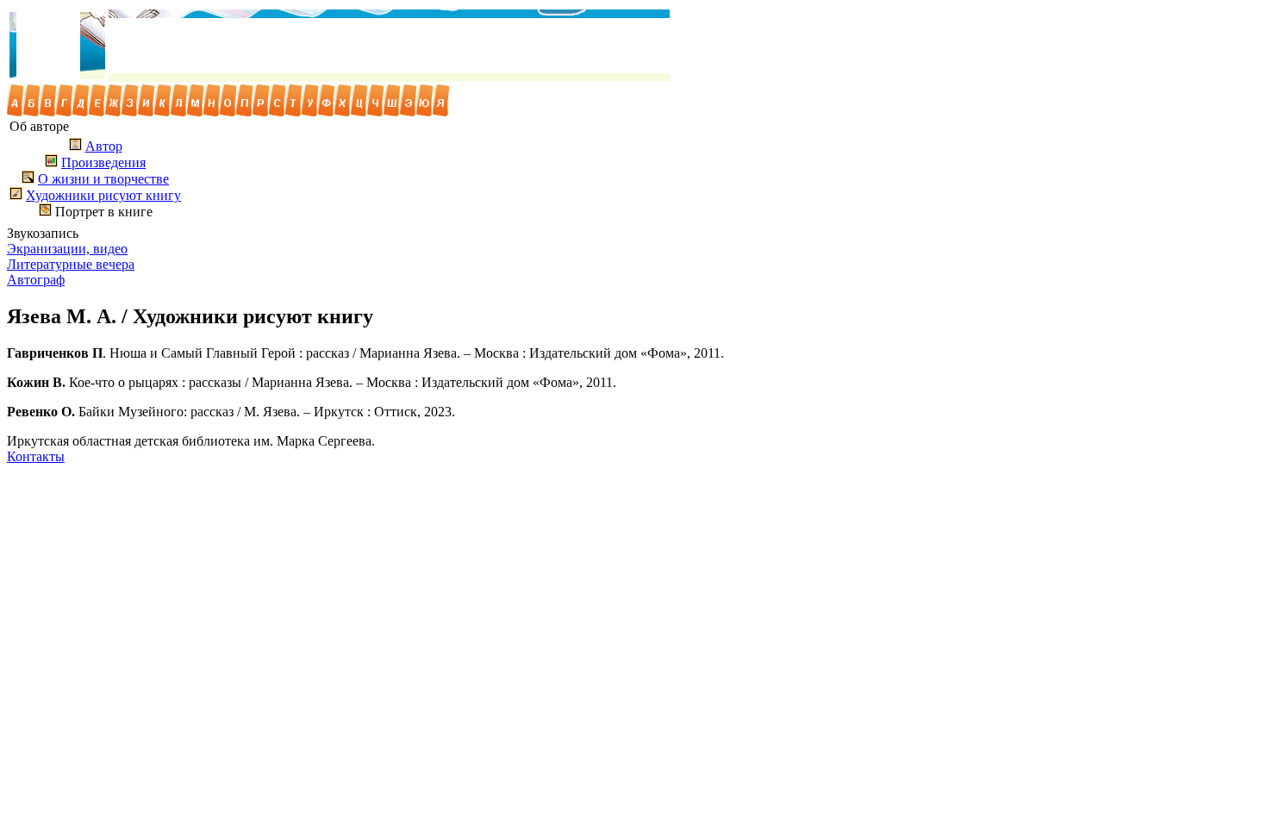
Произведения (103, 162)
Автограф (36, 279)
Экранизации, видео (67, 248)
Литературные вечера (70, 264)
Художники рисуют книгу (103, 195)
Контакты (36, 456)
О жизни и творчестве (103, 179)
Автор (103, 146)
